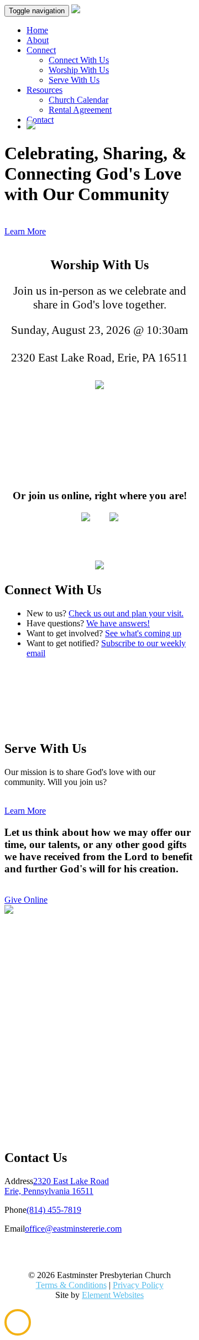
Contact (40, 119)
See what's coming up (143, 633)
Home (37, 30)
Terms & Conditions (71, 1285)
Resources (44, 90)
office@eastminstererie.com (73, 1228)
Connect (41, 50)
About (38, 40)
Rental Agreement (80, 109)
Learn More (25, 231)
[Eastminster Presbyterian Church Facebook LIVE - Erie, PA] (113, 518)
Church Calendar (78, 99)
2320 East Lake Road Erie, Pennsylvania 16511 (56, 1186)
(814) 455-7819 (54, 1210)
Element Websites (113, 1295)
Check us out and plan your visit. (126, 613)
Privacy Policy (138, 1285)
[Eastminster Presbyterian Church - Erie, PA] (99, 385)
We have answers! (118, 623)
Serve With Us (74, 80)
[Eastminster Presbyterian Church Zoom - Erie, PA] (85, 518)
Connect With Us (79, 60)
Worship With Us (79, 70)
